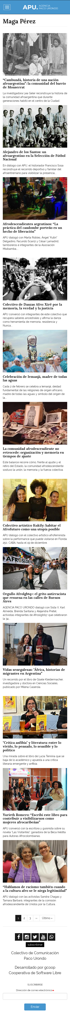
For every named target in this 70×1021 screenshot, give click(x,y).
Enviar (35, 1007)
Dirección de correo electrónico (34, 990)
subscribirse (35, 944)
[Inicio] (40, 7)
